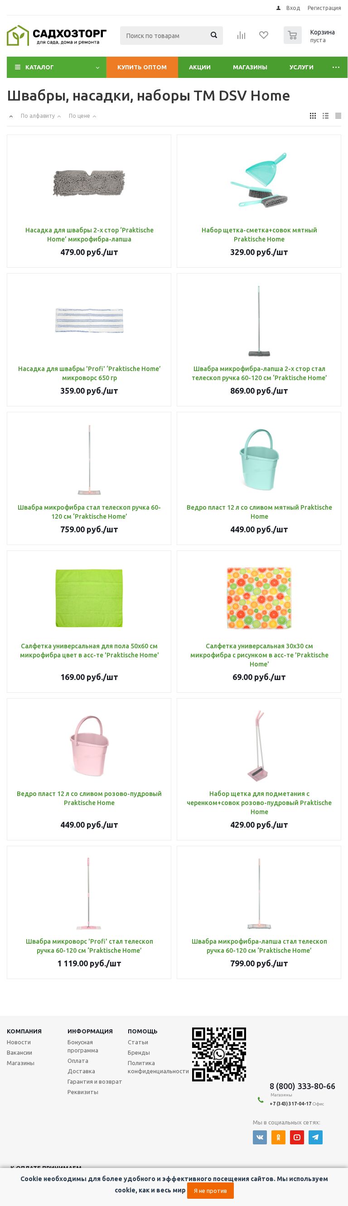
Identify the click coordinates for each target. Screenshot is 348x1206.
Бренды (139, 1052)
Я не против (210, 1190)
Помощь (143, 1031)
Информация (90, 1031)
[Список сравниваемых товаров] (241, 38)
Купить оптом (142, 67)
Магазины (250, 67)
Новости (19, 1042)
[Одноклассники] (278, 1137)
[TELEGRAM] (316, 1137)
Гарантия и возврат (95, 1081)
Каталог (39, 67)
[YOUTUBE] (297, 1137)
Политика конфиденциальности (158, 1067)
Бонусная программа (83, 1046)
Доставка (81, 1071)
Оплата (78, 1060)
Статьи (138, 1042)
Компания (24, 1031)
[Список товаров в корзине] (310, 41)
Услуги (302, 67)
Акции (200, 67)
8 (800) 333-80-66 (302, 1085)
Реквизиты (83, 1092)
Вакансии (19, 1052)
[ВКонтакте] (260, 1137)
